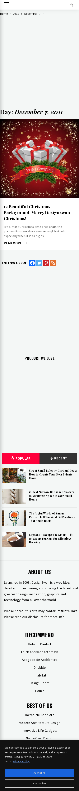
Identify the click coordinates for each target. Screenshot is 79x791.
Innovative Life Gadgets (39, 730)
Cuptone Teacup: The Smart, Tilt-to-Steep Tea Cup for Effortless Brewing (51, 538)
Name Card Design (39, 738)
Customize (39, 783)
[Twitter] (39, 263)
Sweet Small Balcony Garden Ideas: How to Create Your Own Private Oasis (53, 474)
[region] (39, 765)
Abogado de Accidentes (39, 659)
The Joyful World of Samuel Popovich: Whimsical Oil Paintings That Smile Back (52, 517)
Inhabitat (39, 675)
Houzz (39, 691)
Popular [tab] (23, 458)
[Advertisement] (39, 65)
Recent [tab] (60, 458)
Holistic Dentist (39, 644)
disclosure (36, 617)
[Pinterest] (46, 263)
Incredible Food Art (39, 715)
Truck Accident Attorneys (39, 652)
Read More (39, 159)
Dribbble (39, 667)
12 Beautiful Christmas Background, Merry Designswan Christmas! (37, 212)
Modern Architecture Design (39, 722)
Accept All (40, 773)
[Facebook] (32, 263)
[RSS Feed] (53, 263)
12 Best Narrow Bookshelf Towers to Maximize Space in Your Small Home (51, 495)
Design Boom (40, 683)
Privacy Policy (21, 761)
